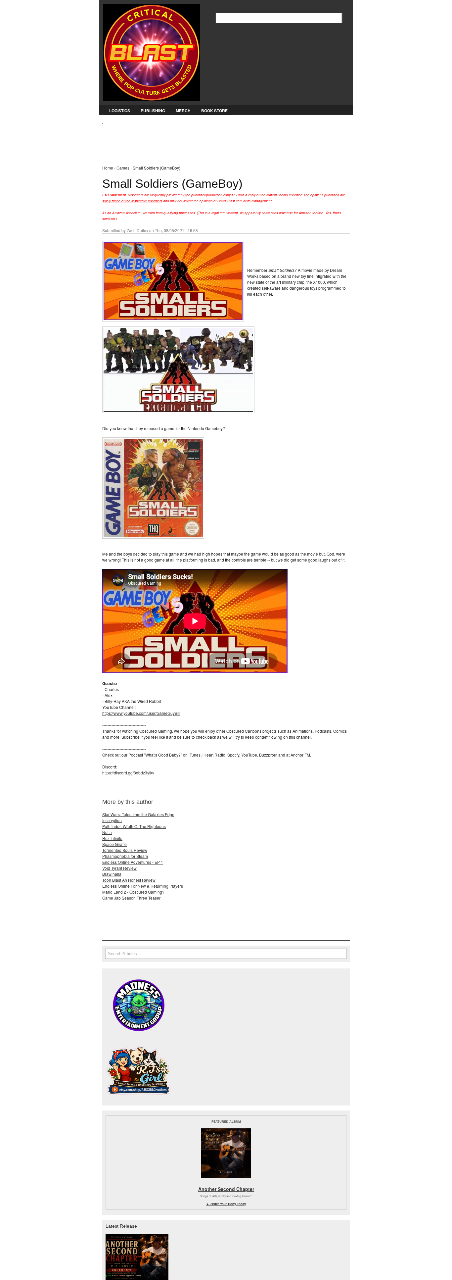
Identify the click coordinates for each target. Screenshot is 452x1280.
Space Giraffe (114, 844)
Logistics (119, 111)
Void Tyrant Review (119, 868)
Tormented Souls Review (124, 850)
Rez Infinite (112, 838)
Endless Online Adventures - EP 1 (132, 862)
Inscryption (112, 820)
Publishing (153, 111)
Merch (183, 111)
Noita (107, 832)
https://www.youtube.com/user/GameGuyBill (141, 713)
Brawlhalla (111, 874)
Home (107, 168)
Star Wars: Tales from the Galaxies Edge (138, 814)
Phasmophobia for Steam (125, 856)
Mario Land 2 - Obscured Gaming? (133, 892)
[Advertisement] (222, 139)
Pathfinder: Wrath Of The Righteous (134, 826)
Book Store (214, 111)
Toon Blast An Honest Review (129, 880)
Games (122, 168)
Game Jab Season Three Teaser (131, 898)
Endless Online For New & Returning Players (142, 886)
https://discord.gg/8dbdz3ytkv (128, 772)
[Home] (151, 51)
